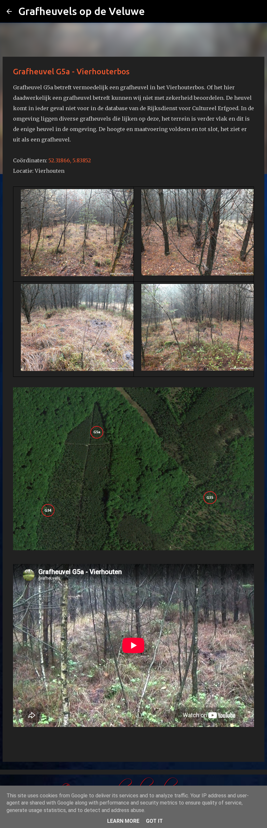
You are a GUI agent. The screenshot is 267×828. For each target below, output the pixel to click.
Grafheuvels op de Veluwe (81, 11)
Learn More (123, 821)
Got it (154, 821)
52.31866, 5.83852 (70, 160)
